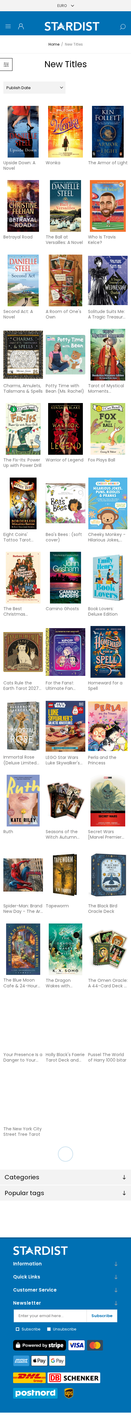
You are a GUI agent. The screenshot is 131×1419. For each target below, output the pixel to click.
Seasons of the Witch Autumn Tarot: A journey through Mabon (62, 834)
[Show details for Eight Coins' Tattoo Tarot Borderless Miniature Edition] (23, 503)
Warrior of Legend (64, 460)
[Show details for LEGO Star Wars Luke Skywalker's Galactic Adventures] (66, 726)
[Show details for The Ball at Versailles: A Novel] (66, 206)
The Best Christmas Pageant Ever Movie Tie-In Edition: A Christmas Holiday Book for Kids (22, 611)
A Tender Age (60, 1129)
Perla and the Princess (102, 760)
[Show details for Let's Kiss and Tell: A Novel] (66, 1246)
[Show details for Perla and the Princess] (108, 726)
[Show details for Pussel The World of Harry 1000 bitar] (108, 1023)
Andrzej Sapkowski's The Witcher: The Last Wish (21, 1205)
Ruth (8, 831)
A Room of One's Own (63, 314)
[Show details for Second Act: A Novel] (23, 280)
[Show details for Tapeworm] (66, 875)
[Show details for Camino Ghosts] (66, 577)
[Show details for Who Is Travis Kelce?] (108, 206)
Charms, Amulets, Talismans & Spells (23, 388)
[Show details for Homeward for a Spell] (108, 652)
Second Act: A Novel (18, 314)
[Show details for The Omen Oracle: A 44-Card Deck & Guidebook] (108, 949)
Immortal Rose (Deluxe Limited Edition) (20, 759)
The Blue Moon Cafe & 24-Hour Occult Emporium (22, 982)
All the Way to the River (107, 1131)
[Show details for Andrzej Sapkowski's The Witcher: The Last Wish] (23, 1172)
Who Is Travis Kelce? (102, 239)
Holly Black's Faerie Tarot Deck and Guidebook (65, 1057)
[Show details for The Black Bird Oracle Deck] (108, 875)
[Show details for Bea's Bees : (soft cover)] (66, 503)
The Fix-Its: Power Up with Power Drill (22, 462)
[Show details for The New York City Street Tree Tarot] (23, 1098)
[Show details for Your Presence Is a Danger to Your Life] (23, 1023)
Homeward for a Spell (105, 685)
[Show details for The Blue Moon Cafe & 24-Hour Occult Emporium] (23, 949)
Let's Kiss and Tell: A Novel (64, 1280)
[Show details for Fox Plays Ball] (108, 429)
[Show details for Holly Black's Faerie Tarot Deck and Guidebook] (66, 1023)
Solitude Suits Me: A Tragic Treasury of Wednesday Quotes (106, 314)
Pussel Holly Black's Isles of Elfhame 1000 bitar (65, 1354)
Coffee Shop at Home (62, 1205)
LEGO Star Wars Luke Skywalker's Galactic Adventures (63, 760)
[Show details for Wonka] (66, 132)
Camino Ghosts (62, 608)
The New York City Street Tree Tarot (22, 1131)
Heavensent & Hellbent (103, 1205)
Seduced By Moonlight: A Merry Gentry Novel (107, 1354)
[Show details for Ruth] (23, 800)
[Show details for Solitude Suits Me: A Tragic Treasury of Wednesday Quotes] (108, 280)
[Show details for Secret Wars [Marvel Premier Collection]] (108, 800)
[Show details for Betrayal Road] (23, 206)
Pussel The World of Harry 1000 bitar (107, 1057)
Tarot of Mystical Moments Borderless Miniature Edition (106, 388)
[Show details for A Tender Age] (66, 1098)
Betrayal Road (18, 237)
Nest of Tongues (20, 1352)
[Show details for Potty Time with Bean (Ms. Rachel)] (66, 355)
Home (53, 44)
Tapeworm (57, 906)
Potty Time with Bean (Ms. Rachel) (65, 388)
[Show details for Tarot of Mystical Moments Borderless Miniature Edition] (108, 355)
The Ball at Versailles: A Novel (64, 239)
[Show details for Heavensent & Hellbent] (108, 1172)
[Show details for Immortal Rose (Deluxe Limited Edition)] (23, 726)
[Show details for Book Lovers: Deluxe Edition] (108, 577)
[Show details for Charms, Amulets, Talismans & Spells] (23, 355)
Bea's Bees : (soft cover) (64, 537)
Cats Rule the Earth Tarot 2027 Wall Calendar (21, 685)
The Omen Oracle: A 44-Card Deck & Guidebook (108, 983)
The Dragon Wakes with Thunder (58, 983)
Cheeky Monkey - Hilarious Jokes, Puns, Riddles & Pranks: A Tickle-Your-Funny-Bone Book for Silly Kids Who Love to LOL (107, 537)
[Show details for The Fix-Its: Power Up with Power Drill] (23, 429)
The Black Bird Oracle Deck (102, 908)
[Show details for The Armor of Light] (108, 132)
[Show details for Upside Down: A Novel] (23, 132)
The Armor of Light (108, 162)
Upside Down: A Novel (19, 165)
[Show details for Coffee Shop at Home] (66, 1172)
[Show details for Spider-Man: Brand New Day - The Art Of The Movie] (23, 875)
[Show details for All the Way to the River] (108, 1098)
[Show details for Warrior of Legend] (66, 429)
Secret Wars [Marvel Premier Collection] (105, 834)
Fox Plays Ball (101, 460)
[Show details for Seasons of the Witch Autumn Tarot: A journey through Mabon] (66, 800)
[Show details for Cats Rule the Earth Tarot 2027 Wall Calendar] (23, 652)
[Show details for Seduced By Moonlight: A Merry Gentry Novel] (108, 1321)
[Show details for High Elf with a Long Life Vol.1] (23, 1246)
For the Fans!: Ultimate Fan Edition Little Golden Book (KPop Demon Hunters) (60, 685)
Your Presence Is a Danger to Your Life (22, 1057)
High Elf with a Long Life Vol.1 (18, 1280)
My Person (99, 1277)
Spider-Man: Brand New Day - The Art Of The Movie (22, 908)
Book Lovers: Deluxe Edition (103, 611)
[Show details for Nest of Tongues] (23, 1321)
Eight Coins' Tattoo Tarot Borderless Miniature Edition (20, 537)
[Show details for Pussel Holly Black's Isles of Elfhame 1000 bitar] (66, 1321)
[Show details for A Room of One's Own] (66, 280)
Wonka (53, 162)
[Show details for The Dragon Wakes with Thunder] (66, 949)
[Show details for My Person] (108, 1246)
